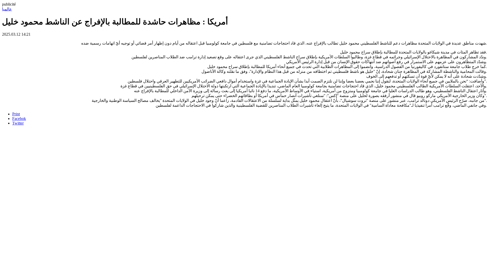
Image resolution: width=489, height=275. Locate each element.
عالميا (7, 9)
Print (16, 114)
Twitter (18, 123)
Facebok (19, 118)
